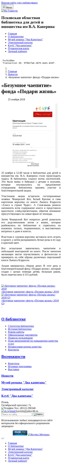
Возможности (13, 356)
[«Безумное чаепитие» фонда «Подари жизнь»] (33, 167)
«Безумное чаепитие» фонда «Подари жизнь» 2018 (30, 291)
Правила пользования (20, 337)
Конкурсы (13, 363)
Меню (9, 7)
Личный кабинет (17, 51)
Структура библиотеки (21, 326)
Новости (7, 375)
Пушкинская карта (18, 48)
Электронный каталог (20, 42)
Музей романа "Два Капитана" (25, 39)
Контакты (13, 349)
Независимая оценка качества (24, 346)
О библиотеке (16, 36)
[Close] (2, 438)
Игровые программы (20, 366)
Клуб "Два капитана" (20, 45)
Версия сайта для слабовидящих (19, 2)
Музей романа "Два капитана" (23, 382)
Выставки (13, 369)
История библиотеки (20, 329)
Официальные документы (22, 334)
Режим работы (16, 332)
